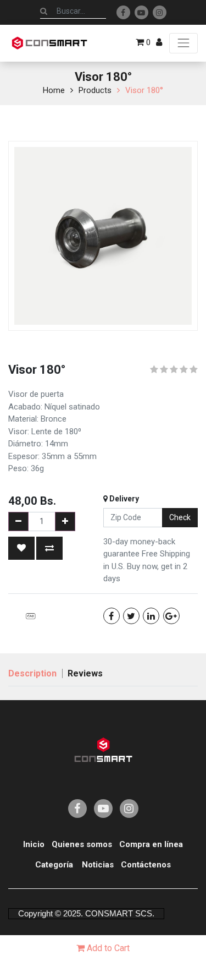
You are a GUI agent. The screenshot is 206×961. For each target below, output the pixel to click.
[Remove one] (18, 521)
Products (95, 90)
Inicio (33, 844)
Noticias (98, 865)
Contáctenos (146, 865)
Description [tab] (32, 673)
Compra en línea (151, 844)
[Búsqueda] (43, 11)
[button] (21, 548)
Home (54, 90)
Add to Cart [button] (107, 948)
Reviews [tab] (85, 673)
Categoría (54, 865)
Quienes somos (82, 844)
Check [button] (180, 517)
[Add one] (65, 521)
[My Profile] (159, 42)
